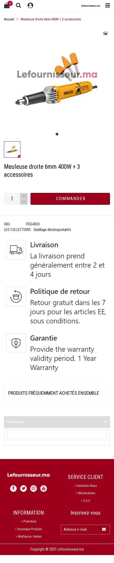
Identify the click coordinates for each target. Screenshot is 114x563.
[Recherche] (18, 5)
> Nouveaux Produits (28, 529)
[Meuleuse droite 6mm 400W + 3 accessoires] (57, 82)
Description (15, 422)
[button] (24, 202)
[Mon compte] (30, 6)
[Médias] (105, 33)
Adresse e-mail (75, 529)
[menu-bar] (106, 6)
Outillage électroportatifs (52, 230)
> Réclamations (85, 493)
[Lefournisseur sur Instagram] (33, 488)
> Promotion (28, 521)
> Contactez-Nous (85, 486)
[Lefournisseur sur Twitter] (23, 488)
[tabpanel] (57, 82)
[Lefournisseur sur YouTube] (43, 488)
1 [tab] (57, 134)
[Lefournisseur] (91, 6)
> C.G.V (85, 501)
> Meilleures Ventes (29, 536)
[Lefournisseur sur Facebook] (13, 488)
